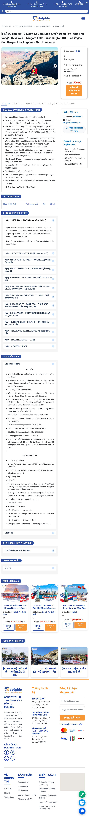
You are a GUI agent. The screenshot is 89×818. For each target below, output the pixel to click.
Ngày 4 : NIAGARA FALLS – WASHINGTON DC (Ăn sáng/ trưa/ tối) (28, 270)
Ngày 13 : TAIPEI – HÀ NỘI (16, 346)
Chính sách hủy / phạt (65, 103)
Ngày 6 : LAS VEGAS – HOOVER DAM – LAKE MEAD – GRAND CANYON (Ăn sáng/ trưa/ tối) (27, 287)
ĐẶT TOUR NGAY (21, 627)
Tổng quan (5, 103)
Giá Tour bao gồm (12, 364)
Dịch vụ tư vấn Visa (26, 799)
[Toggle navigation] (83, 18)
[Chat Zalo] (82, 802)
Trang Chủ (6, 26)
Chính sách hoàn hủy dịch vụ (47, 796)
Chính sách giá (48, 103)
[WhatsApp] (12, 752)
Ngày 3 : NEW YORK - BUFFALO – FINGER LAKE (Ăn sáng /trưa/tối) (28, 261)
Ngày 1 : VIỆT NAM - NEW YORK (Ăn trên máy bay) (25, 220)
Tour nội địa (23, 786)
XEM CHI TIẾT (9, 627)
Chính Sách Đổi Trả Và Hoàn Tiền (47, 807)
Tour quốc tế (23, 782)
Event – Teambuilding (27, 795)
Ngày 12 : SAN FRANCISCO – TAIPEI (20, 340)
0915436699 (80, 4)
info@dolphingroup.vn (72, 122)
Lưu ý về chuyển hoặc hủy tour (17, 550)
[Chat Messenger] (82, 811)
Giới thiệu (8, 789)
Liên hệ (8, 568)
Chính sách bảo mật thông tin (47, 790)
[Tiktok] (6, 758)
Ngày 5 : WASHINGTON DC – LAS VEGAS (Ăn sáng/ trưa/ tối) (28, 278)
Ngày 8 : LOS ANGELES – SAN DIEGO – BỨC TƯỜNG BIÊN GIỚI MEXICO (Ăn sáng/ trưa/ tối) (26, 305)
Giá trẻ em (9, 533)
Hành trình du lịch (33, 103)
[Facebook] (6, 752)
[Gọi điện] (82, 794)
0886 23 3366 (41, 723)
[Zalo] (12, 758)
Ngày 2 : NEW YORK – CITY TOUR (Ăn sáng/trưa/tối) (26, 253)
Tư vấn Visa (23, 791)
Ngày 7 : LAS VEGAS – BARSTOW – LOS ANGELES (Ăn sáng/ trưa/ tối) (27, 296)
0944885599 (41, 742)
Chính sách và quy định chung (46, 783)
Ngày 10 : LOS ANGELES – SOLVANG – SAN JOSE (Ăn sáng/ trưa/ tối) (27, 323)
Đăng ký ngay (72, 717)
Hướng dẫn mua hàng (48, 802)
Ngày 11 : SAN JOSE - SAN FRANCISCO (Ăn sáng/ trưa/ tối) (27, 332)
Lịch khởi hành (18, 103)
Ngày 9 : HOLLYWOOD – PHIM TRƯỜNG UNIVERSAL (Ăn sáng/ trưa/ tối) (28, 314)
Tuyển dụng (9, 797)
